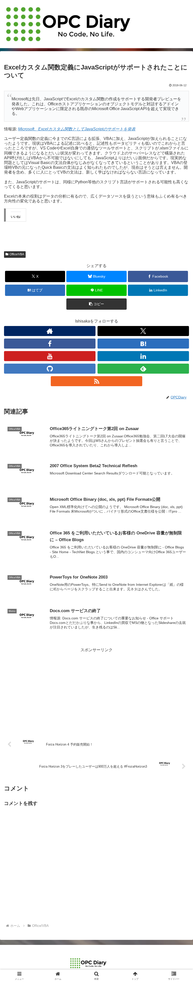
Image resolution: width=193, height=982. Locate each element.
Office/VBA (17, 254)
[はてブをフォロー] (143, 344)
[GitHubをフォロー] (49, 369)
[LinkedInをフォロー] (143, 356)
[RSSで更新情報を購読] (96, 381)
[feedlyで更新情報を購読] (143, 369)
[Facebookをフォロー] (49, 344)
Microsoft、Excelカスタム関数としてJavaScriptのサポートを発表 (76, 129)
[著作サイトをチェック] (49, 331)
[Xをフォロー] (143, 331)
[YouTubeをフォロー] (49, 356)
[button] (96, 304)
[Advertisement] (96, 689)
